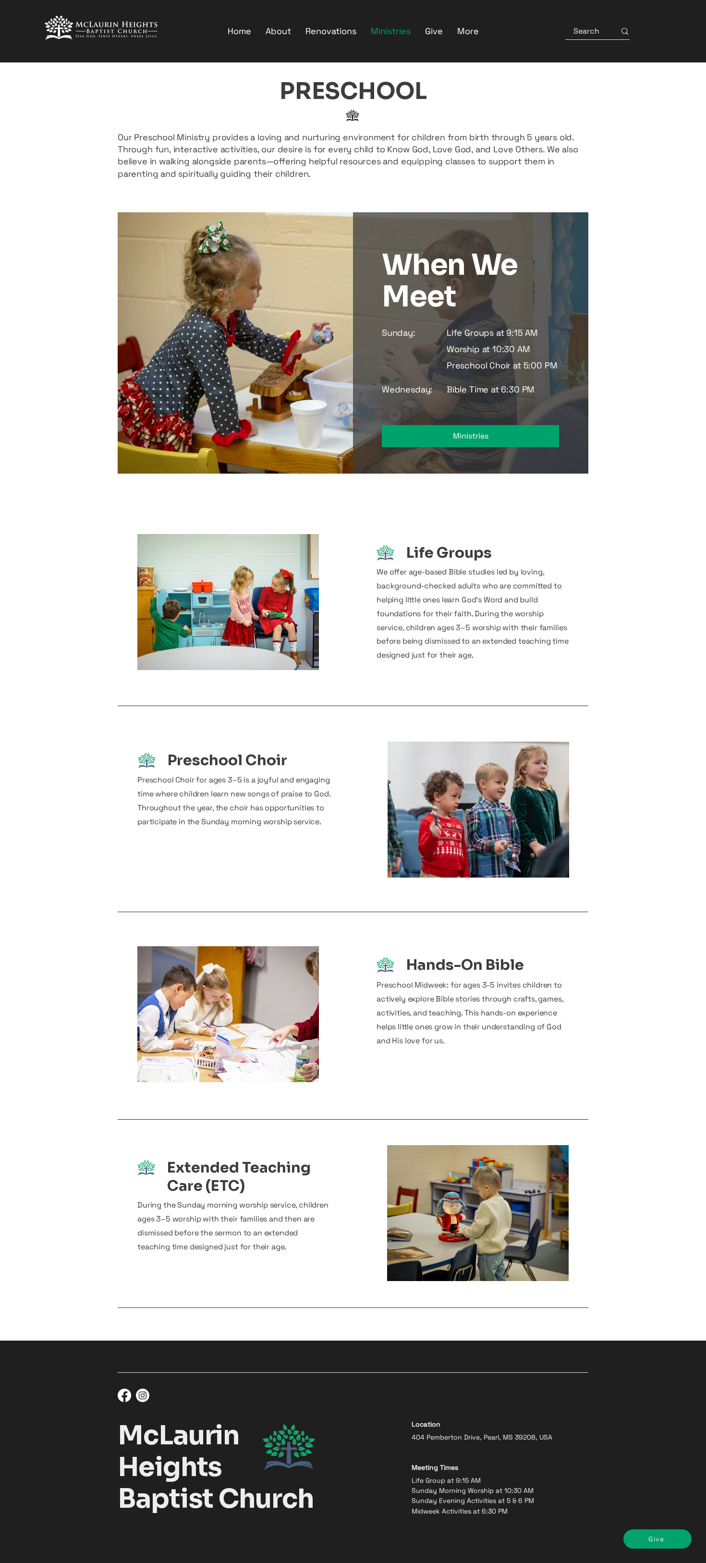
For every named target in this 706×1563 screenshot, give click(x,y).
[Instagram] (142, 1395)
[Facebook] (124, 1395)
